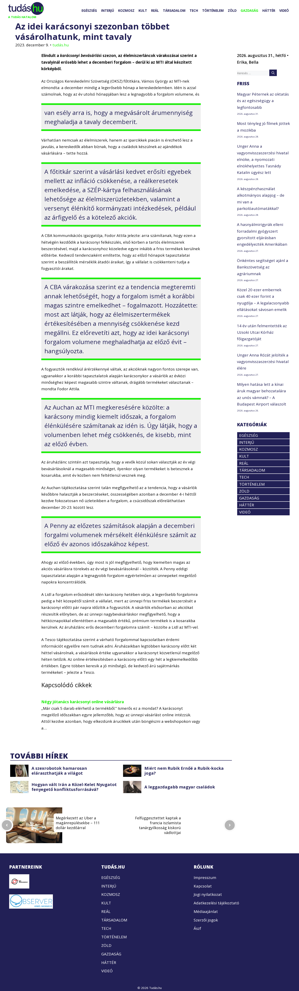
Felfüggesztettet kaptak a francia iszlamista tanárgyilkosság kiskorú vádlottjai (158, 825)
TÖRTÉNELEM (213, 10)
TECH (194, 10)
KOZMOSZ (126, 10)
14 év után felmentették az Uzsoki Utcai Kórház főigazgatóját (262, 332)
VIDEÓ (284, 10)
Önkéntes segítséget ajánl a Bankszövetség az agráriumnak (262, 267)
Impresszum (205, 877)
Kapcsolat (203, 886)
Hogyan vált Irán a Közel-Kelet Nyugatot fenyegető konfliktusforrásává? (74, 787)
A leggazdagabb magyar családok (179, 787)
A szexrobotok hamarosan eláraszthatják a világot (59, 770)
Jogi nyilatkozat (208, 894)
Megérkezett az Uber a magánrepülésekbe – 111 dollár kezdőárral (78, 822)
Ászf (197, 928)
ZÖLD (232, 10)
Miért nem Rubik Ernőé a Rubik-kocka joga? (184, 770)
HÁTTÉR (268, 10)
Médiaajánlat (206, 911)
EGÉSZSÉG (89, 10)
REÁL (155, 10)
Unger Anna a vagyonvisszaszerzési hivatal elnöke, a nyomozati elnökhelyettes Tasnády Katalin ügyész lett (263, 159)
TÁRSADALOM (174, 10)
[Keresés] (273, 73)
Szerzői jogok (206, 920)
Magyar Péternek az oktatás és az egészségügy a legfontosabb (263, 101)
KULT (143, 10)
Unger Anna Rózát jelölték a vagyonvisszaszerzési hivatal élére (263, 361)
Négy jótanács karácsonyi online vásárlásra (82, 701)
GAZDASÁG (249, 10)
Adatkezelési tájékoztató (216, 903)
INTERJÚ (107, 10)
